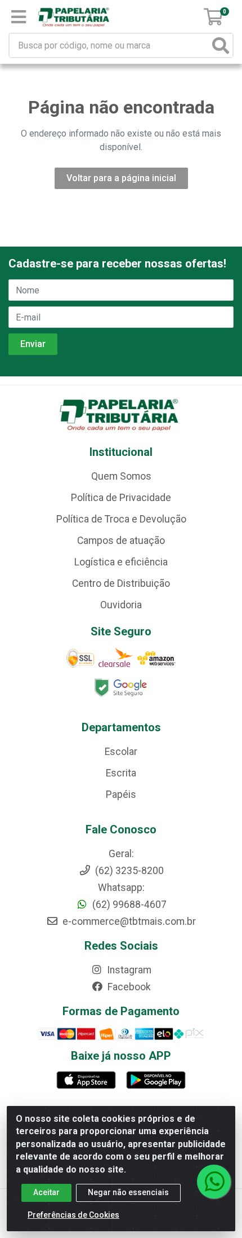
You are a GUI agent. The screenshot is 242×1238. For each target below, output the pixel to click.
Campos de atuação (121, 540)
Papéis (121, 794)
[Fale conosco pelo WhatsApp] (214, 1182)
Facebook (128, 987)
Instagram (128, 970)
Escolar (121, 751)
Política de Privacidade (121, 497)
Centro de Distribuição (121, 583)
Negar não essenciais (128, 1192)
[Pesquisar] (220, 45)
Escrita (121, 773)
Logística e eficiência (121, 562)
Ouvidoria (121, 605)
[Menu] (18, 17)
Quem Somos (121, 476)
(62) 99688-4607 (128, 904)
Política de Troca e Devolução (121, 519)
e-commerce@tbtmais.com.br (128, 921)
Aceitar (46, 1192)
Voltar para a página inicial (121, 178)
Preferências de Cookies (73, 1214)
